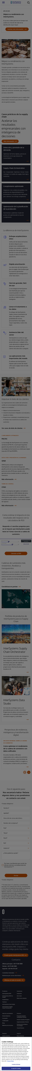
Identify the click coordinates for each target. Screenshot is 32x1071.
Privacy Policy (10, 1061)
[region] (16, 1054)
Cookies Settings (16, 1064)
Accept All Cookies (16, 1068)
